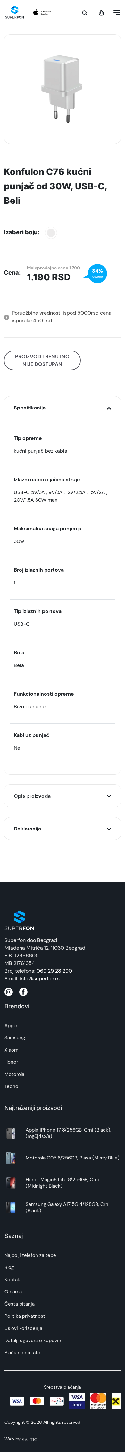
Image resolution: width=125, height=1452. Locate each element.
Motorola (14, 1074)
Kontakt (13, 1279)
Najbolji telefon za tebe (30, 1255)
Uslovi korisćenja (23, 1328)
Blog (9, 1267)
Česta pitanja (19, 1304)
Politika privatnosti (25, 1316)
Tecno (11, 1086)
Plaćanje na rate (22, 1352)
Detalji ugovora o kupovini (33, 1340)
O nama (13, 1292)
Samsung (14, 1038)
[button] (115, 12)
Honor (11, 1062)
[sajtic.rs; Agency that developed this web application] (29, 1439)
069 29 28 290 (54, 971)
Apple (10, 1025)
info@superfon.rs (40, 978)
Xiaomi (12, 1050)
